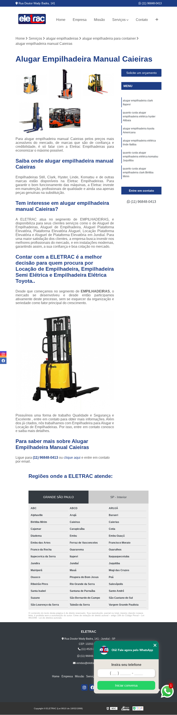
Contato (142, 20)
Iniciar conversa (126, 685)
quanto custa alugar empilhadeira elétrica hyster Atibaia (139, 116)
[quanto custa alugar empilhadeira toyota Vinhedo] (65, 118)
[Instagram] (84, 687)
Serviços (119, 20)
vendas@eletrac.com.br (90, 663)
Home (60, 20)
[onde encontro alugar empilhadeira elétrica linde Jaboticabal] (65, 84)
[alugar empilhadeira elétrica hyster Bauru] (98, 84)
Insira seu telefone (126, 665)
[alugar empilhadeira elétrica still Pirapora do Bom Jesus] (31, 84)
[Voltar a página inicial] (32, 20)
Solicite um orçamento (141, 73)
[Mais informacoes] (157, 20)
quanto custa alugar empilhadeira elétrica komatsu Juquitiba (140, 156)
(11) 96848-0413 (151, 3)
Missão (99, 20)
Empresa (80, 20)
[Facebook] (92, 687)
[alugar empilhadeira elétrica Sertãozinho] (31, 118)
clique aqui (72, 457)
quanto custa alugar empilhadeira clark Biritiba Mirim (138, 172)
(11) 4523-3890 (90, 649)
